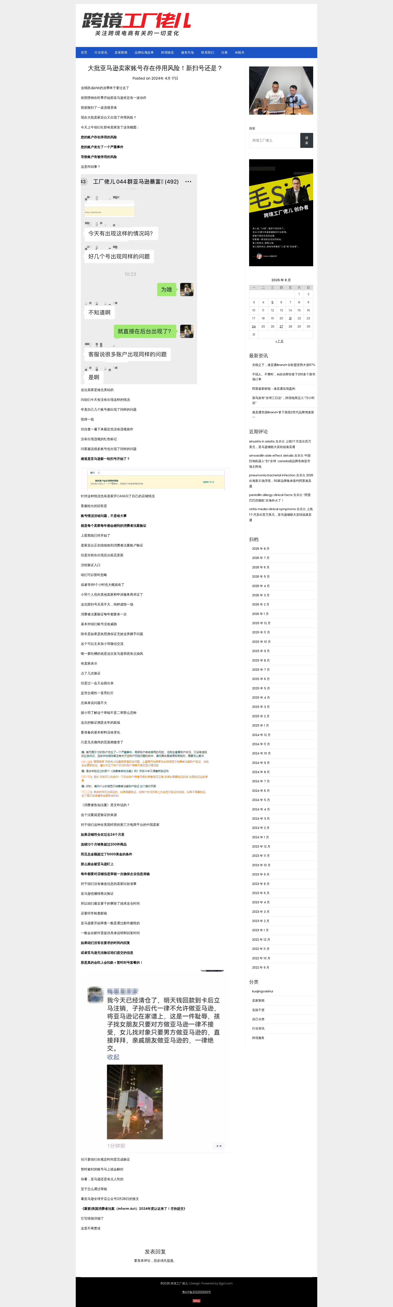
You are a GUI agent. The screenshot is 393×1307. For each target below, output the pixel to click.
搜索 (252, 128)
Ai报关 (239, 52)
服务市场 (187, 52)
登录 (170, 1260)
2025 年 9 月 (261, 651)
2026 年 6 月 (261, 567)
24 (254, 326)
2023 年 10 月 (261, 865)
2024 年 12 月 (261, 735)
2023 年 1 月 (260, 930)
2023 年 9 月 (261, 874)
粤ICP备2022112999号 (196, 1292)
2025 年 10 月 (261, 642)
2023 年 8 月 (261, 884)
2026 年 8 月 (261, 548)
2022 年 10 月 (261, 958)
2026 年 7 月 (261, 558)
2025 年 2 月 (261, 716)
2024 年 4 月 (261, 809)
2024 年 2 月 (261, 828)
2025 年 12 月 (261, 623)
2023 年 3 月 (261, 911)
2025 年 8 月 (261, 660)
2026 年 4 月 (261, 586)
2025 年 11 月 (261, 632)
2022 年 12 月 (261, 939)
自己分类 (258, 1019)
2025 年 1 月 (260, 725)
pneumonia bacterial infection (272, 475)
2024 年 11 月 (261, 744)
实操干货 (258, 1010)
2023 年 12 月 (261, 846)
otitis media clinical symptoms (272, 509)
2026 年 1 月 (260, 614)
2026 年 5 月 (261, 576)
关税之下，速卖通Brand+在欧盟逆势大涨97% (283, 365)
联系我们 (207, 52)
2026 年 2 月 (260, 604)
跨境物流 (167, 52)
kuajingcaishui (262, 991)
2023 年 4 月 (261, 902)
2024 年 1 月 (260, 837)
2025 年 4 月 (261, 697)
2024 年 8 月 (261, 772)
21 (290, 318)
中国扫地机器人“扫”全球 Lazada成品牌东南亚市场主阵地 (280, 461)
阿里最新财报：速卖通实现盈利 (273, 388)
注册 (224, 52)
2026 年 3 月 (261, 595)
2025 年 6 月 (261, 679)
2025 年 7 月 (261, 669)
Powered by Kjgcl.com (217, 1283)
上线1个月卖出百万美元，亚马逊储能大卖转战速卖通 (281, 514)
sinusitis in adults (262, 441)
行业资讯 (101, 52)
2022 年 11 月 (261, 949)
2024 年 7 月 (261, 781)
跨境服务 (258, 1038)
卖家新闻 (121, 52)
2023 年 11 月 (261, 855)
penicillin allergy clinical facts (270, 495)
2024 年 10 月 (261, 753)
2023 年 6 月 (261, 893)
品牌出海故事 (144, 52)
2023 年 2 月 (260, 921)
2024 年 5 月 (261, 800)
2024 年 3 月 (261, 818)
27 (281, 326)
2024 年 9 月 (261, 763)
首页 (84, 52)
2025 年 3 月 (261, 707)
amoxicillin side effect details (271, 455)
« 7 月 (279, 341)
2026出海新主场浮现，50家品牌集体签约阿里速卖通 (281, 480)
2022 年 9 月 (260, 967)
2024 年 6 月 (261, 790)
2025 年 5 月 (261, 688)
